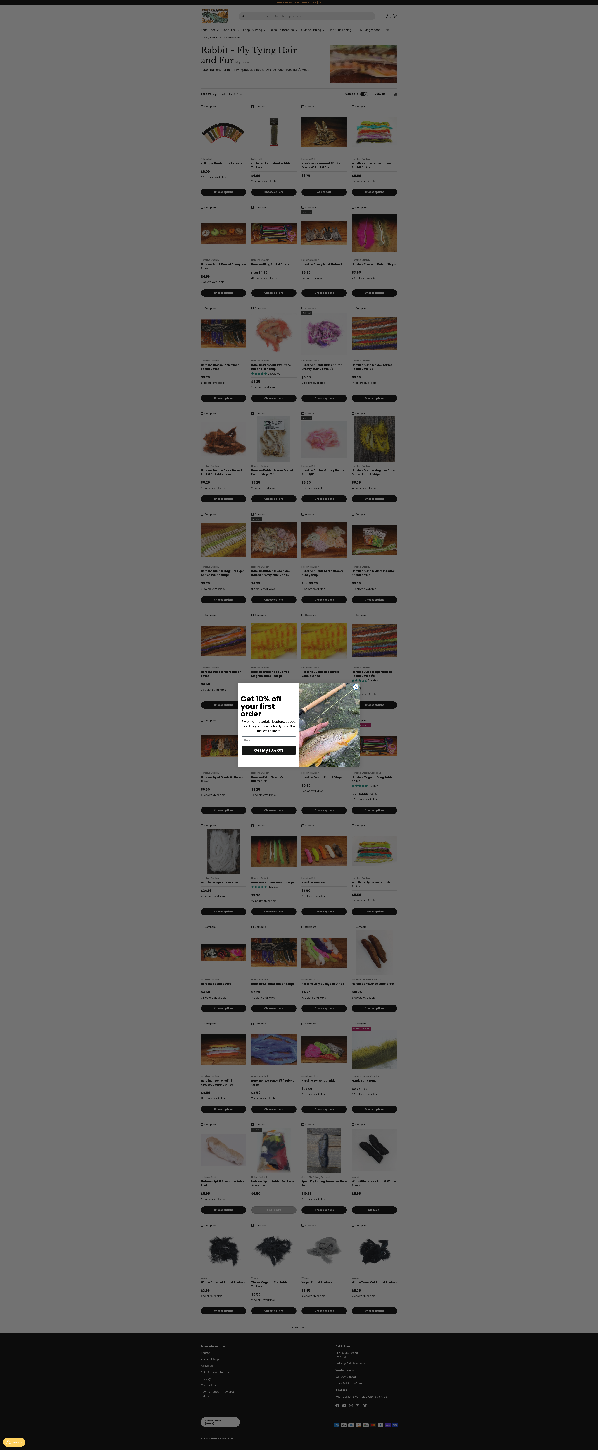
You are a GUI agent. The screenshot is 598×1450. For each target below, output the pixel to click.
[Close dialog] (355, 687)
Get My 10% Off (268, 750)
